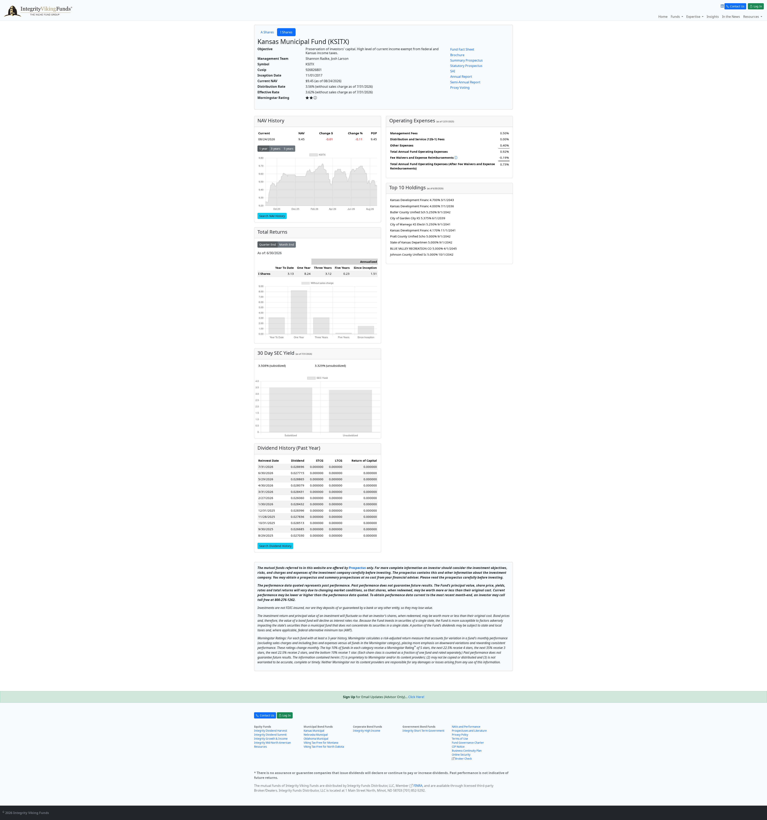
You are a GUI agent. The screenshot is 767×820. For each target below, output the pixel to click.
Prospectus (357, 568)
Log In (758, 6)
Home (663, 16)
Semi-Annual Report (465, 82)
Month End (286, 244)
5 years (288, 148)
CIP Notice (458, 746)
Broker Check (463, 758)
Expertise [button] (693, 16)
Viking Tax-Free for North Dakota (324, 746)
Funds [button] (676, 16)
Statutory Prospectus (466, 66)
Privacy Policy (460, 734)
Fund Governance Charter (468, 742)
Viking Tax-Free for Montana (321, 742)
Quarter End (267, 244)
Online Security (461, 754)
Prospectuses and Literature (469, 730)
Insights (713, 16)
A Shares (267, 32)
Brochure (457, 55)
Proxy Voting (460, 87)
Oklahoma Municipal (316, 738)
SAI (452, 71)
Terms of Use (460, 738)
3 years (275, 148)
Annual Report (461, 76)
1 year (263, 148)
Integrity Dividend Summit (270, 734)
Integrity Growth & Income (271, 738)
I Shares (286, 32)
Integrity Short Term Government (423, 730)
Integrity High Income (366, 730)
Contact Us (737, 6)
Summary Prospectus (466, 60)
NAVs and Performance (466, 726)
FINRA (417, 785)
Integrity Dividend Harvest (270, 730)
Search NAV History (272, 216)
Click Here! (416, 697)
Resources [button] (751, 16)
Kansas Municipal (314, 730)
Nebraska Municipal (316, 734)
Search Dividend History (275, 546)
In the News (731, 16)
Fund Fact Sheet (462, 49)
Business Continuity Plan (467, 750)
